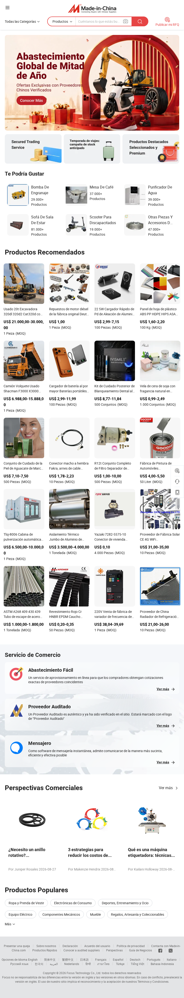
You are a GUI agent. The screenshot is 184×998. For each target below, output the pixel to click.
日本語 (84, 959)
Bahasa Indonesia (162, 964)
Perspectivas (114, 950)
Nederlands (71, 964)
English (33, 959)
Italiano (172, 959)
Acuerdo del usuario (97, 946)
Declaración (70, 946)
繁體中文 (68, 959)
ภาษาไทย (103, 964)
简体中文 (50, 959)
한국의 (39, 964)
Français (100, 959)
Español (118, 959)
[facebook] (160, 950)
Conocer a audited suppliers (81, 950)
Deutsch (135, 959)
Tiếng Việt (137, 964)
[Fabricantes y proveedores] (92, 8)
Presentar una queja (17, 946)
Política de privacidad (131, 946)
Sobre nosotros (46, 946)
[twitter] (170, 950)
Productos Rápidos (44, 950)
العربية (54, 964)
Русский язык (19, 964)
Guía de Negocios (140, 950)
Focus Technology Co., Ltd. (84, 973)
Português (153, 959)
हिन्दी (88, 964)
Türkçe (120, 964)
